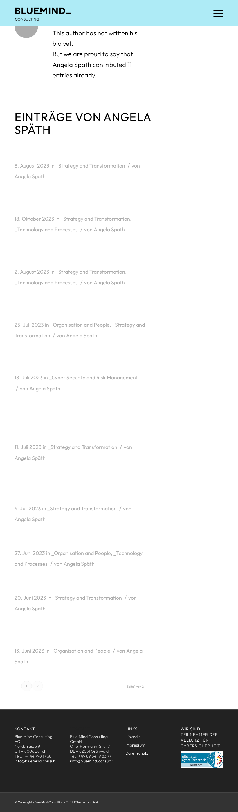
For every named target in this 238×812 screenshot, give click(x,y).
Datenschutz (136, 753)
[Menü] (215, 13)
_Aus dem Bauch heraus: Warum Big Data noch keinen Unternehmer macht (73, 489)
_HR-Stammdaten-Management (67, 542)
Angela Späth (30, 176)
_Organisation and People (80, 324)
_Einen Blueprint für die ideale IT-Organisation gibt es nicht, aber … (73, 636)
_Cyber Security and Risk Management (93, 377)
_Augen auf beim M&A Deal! (59, 587)
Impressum (135, 745)
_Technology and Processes (46, 229)
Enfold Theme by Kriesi (82, 802)
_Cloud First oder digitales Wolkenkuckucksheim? (61, 257)
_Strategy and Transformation (90, 165)
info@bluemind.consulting (38, 761)
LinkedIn (133, 736)
